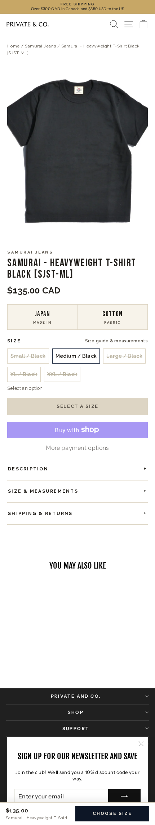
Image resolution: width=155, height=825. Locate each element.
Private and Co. (76, 696)
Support (75, 728)
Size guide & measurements (116, 341)
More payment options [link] (77, 448)
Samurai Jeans (40, 46)
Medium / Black (76, 356)
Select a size (77, 406)
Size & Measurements (43, 491)
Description (28, 468)
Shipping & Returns (40, 513)
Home (13, 46)
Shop (76, 712)
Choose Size (112, 813)
